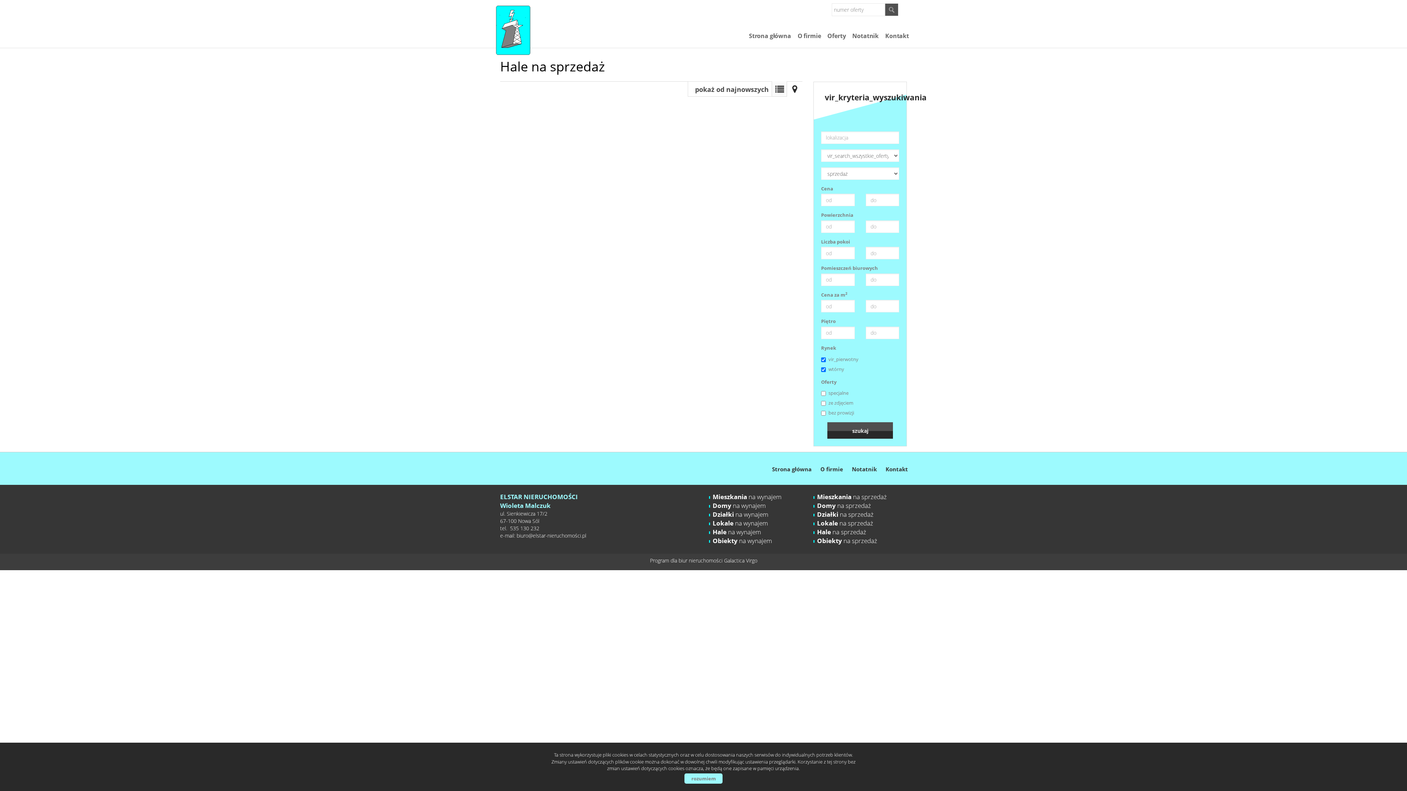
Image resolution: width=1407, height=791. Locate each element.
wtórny (836, 369)
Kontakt (897, 36)
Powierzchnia (837, 215)
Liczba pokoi (835, 241)
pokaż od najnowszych (732, 89)
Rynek (828, 348)
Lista (779, 89)
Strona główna (770, 36)
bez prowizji (841, 412)
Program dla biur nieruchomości (687, 560)
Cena (827, 188)
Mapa (794, 89)
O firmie (809, 36)
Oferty (836, 36)
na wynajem (747, 497)
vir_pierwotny (843, 359)
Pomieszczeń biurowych (849, 268)
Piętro (828, 321)
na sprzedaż (852, 497)
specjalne (838, 393)
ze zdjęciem (840, 403)
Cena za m (834, 294)
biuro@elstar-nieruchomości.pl (551, 535)
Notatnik (865, 36)
